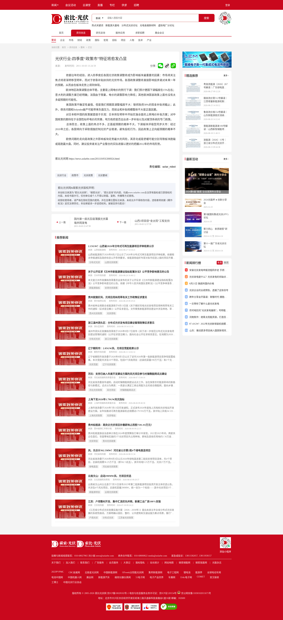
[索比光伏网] (69, 19)
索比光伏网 (100, 593)
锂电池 (187, 572)
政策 (88, 40)
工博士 (54, 582)
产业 (149, 40)
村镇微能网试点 (127, 390)
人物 (132, 40)
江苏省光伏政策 (125, 517)
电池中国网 (57, 577)
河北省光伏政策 (110, 466)
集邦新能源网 (155, 572)
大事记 (126, 562)
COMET (201, 576)
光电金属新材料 (148, 25)
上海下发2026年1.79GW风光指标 (106, 399)
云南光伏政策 (111, 492)
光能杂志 (216, 562)
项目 (123, 40)
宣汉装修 (214, 577)
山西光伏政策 (111, 262)
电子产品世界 (156, 577)
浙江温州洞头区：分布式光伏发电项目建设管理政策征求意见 (121, 322)
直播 (100, 5)
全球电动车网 (214, 572)
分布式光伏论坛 (130, 25)
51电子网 (140, 577)
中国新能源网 (110, 572)
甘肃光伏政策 (111, 288)
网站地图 (169, 562)
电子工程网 (173, 572)
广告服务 (99, 562)
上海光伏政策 (95, 415)
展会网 (89, 577)
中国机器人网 (75, 577)
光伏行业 (61, 175)
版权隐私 (140, 562)
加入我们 (70, 562)
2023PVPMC (57, 572)
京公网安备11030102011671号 (196, 593)
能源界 (198, 572)
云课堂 (87, 5)
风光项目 (111, 390)
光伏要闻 (102, 175)
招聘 (136, 5)
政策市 (75, 175)
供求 (124, 5)
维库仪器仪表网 (123, 577)
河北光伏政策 (95, 390)
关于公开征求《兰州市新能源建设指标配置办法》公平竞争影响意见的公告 (128, 271)
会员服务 (113, 562)
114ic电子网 (186, 577)
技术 (140, 40)
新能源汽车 (104, 577)
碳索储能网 (184, 562)
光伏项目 (93, 441)
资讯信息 (73, 47)
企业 (62, 40)
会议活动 (70, 5)
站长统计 (154, 562)
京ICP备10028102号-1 (118, 593)
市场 (71, 40)
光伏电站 (111, 415)
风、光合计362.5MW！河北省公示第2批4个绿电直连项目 (119, 450)
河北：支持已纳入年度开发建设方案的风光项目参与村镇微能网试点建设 (127, 374)
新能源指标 (94, 288)
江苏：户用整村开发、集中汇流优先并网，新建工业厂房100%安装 (124, 501)
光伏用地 (111, 313)
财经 (79, 40)
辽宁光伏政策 (109, 364)
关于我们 (56, 562)
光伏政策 (88, 175)
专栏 (112, 5)
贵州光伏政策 (95, 313)
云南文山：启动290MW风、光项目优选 (109, 476)
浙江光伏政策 (111, 339)
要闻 (53, 40)
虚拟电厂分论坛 (166, 25)
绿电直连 (93, 466)
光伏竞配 (93, 364)
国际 (97, 40)
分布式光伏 (94, 262)
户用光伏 (93, 517)
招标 (114, 40)
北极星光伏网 (92, 572)
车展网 (171, 577)
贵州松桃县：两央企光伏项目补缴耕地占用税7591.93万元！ (120, 425)
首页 (64, 47)
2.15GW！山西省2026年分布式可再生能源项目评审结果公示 (121, 246)
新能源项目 (94, 492)
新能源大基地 (112, 25)
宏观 (106, 40)
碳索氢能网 (201, 562)
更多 (225, 75)
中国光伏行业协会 (72, 582)
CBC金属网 (74, 572)
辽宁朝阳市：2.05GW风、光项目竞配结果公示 (113, 348)
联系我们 (84, 562)
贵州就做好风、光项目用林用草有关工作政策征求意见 (117, 297)
